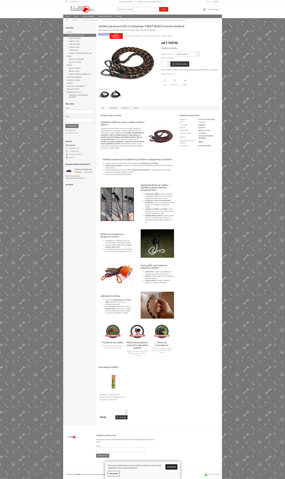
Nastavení (114, 473)
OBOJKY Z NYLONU (75, 62)
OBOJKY (69, 56)
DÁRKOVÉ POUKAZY (73, 89)
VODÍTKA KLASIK (74, 44)
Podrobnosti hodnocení (152, 36)
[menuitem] (67, 16)
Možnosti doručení (167, 58)
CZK (207, 2)
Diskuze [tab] (136, 108)
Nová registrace (70, 130)
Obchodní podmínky (126, 2)
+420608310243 (74, 151)
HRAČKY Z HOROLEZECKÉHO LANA (80, 74)
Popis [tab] (102, 108)
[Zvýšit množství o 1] (169, 62)
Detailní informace (167, 74)
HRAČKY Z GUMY (74, 71)
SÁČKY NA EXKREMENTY (74, 77)
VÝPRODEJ (70, 83)
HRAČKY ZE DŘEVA (75, 68)
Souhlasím (171, 467)
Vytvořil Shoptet (214, 474)
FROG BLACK (74, 50)
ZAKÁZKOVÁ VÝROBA (73, 80)
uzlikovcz (72, 157)
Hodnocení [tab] (125, 108)
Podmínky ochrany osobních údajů (149, 2)
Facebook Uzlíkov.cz (76, 154)
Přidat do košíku (181, 64)
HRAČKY (69, 65)
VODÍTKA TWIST (74, 41)
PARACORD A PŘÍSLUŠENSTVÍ (76, 86)
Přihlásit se (72, 126)
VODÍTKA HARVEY (75, 38)
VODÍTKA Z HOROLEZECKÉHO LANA (80, 53)
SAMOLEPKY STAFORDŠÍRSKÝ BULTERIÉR (78, 96)
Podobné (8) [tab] (113, 108)
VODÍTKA (69, 32)
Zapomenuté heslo (71, 133)
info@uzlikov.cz (74, 148)
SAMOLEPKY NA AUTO (74, 92)
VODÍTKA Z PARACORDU (76, 35)
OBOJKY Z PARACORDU (76, 59)
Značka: (167, 36)
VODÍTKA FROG (74, 47)
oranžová (201, 122)
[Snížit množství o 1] (169, 65)
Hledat (163, 9)
